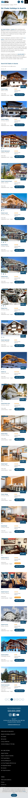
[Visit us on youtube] (17, 714)
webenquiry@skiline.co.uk (14, 724)
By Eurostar (3, 739)
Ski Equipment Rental (6, 765)
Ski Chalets (3, 736)
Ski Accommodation (5, 4)
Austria (13, 29)
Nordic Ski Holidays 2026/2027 (8, 734)
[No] (26, 792)
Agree (14, 795)
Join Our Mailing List (6, 760)
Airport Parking (4, 753)
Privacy (2, 782)
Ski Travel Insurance (5, 770)
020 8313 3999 (21, 54)
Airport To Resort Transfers (7, 755)
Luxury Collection (5, 741)
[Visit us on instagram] (10, 714)
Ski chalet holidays (5, 29)
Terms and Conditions (6, 779)
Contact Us (3, 784)
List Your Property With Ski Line (8, 763)
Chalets (11, 4)
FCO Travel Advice (5, 758)
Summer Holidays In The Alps (8, 744)
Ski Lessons (3, 768)
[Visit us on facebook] (14, 714)
